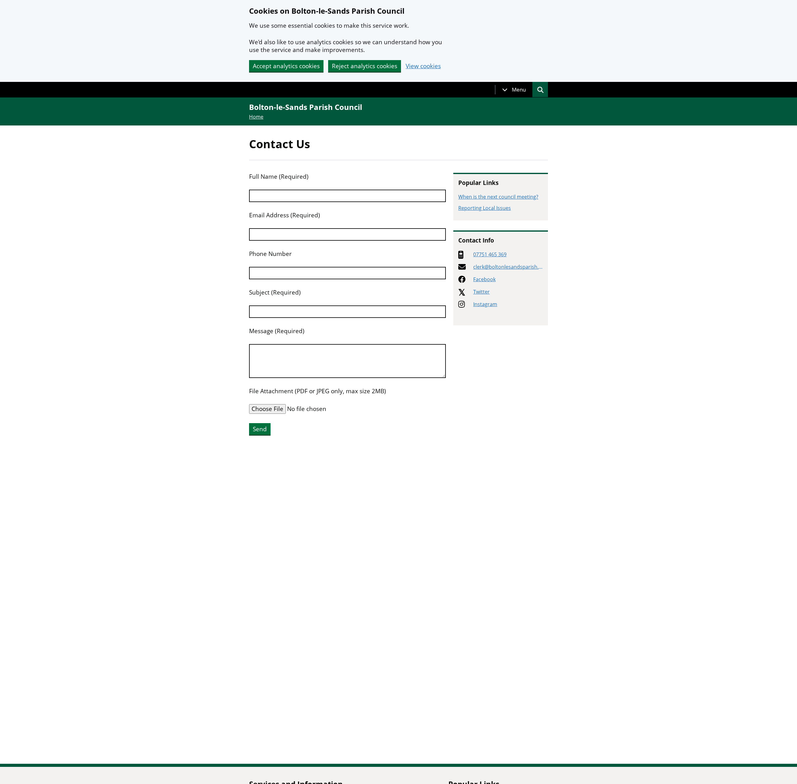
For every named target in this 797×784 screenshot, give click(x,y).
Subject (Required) (275, 292)
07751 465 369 (490, 254)
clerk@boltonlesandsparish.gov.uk (507, 267)
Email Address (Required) (284, 215)
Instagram (485, 304)
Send (260, 429)
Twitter (481, 291)
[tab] (514, 89)
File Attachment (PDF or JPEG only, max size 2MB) (317, 391)
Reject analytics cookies (364, 66)
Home (256, 116)
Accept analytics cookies (286, 66)
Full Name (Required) (279, 177)
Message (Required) (276, 331)
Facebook (484, 279)
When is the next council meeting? (498, 196)
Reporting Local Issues (484, 208)
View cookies (423, 66)
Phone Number (270, 254)
